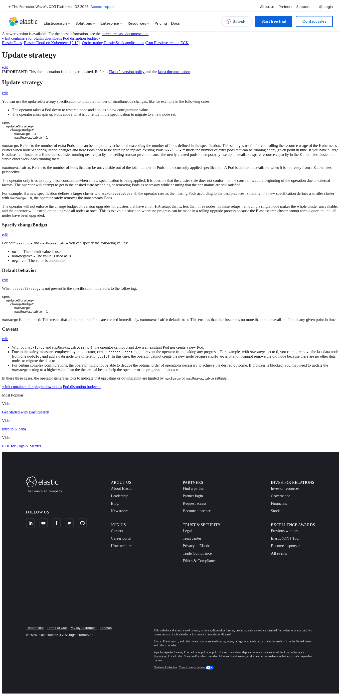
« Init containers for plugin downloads (32, 38)
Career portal (121, 538)
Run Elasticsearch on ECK (167, 43)
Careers (117, 531)
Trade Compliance (197, 553)
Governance (280, 496)
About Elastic (121, 488)
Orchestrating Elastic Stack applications (113, 43)
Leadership (119, 496)
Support (303, 6)
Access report (102, 6)
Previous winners (284, 531)
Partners (285, 6)
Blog (115, 503)
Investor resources (285, 488)
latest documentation (174, 72)
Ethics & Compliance (199, 561)
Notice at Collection (165, 667)
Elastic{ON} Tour (285, 538)
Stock (275, 511)
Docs (175, 23)
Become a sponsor (285, 546)
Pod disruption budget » (82, 38)
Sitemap (106, 628)
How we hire (121, 546)
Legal (187, 531)
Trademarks (35, 628)
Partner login (193, 496)
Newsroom (119, 511)
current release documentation (125, 34)
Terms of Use (57, 628)
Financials (279, 503)
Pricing (161, 23)
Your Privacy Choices (192, 667)
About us (267, 6)
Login (328, 7)
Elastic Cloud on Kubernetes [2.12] (52, 43)
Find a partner (194, 488)
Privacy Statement (83, 628)
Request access (194, 503)
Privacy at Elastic (196, 546)
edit (5, 67)
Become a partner (196, 511)
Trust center (192, 538)
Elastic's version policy (127, 72)
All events (279, 553)
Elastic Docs (12, 43)
